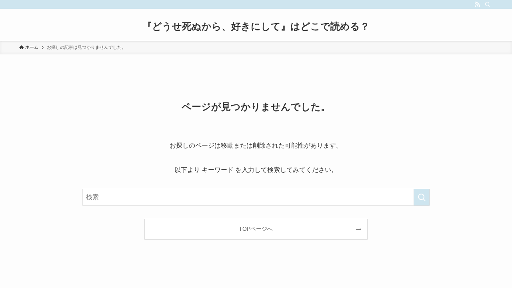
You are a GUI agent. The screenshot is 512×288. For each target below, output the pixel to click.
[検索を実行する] (422, 197)
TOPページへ (256, 229)
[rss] (477, 4)
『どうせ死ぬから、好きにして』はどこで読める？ (256, 26)
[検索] (487, 4)
